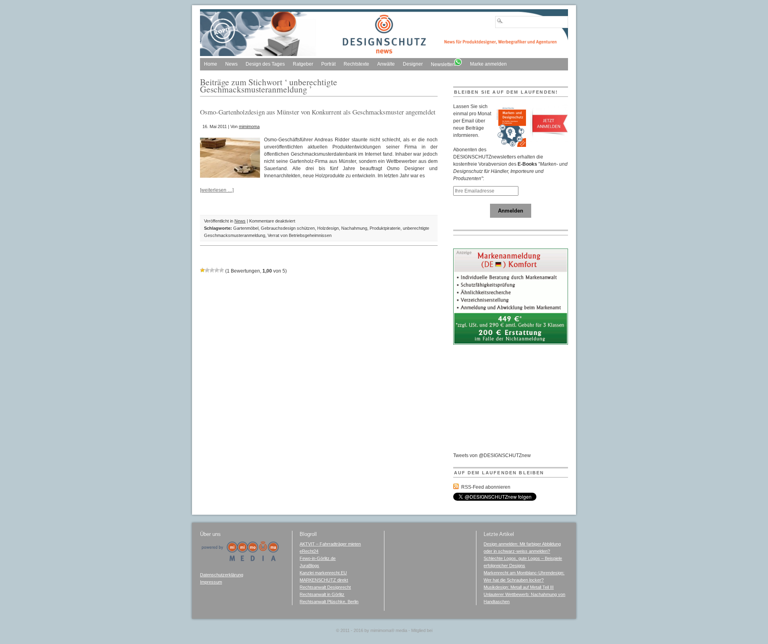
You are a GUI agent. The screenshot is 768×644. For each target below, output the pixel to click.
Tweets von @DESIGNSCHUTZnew (492, 455)
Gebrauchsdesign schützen (288, 228)
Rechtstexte (356, 64)
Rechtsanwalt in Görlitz (322, 594)
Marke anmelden (488, 64)
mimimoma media (388, 630)
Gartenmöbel (245, 228)
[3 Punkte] (212, 270)
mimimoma (249, 126)
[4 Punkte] (216, 270)
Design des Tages (265, 64)
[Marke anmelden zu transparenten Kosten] (510, 343)
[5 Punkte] (221, 270)
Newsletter (442, 64)
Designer (413, 64)
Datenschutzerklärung (221, 574)
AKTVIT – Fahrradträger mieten (330, 544)
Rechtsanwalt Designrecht (325, 587)
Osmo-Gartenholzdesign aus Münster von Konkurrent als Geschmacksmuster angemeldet (318, 111)
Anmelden (510, 211)
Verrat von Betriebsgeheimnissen (300, 235)
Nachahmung (354, 228)
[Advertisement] (513, 402)
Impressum (211, 582)
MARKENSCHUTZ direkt (324, 580)
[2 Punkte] (207, 270)
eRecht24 (309, 551)
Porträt (328, 64)
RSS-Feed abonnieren (485, 487)
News (231, 64)
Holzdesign (328, 228)
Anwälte (386, 64)
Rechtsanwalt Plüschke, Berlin (329, 601)
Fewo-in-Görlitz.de (318, 558)
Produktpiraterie (385, 228)
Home (210, 64)
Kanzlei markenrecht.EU (323, 572)
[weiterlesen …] (217, 190)
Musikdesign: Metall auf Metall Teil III (519, 587)
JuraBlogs (309, 565)
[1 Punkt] (202, 270)
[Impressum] (240, 560)
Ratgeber (303, 64)
